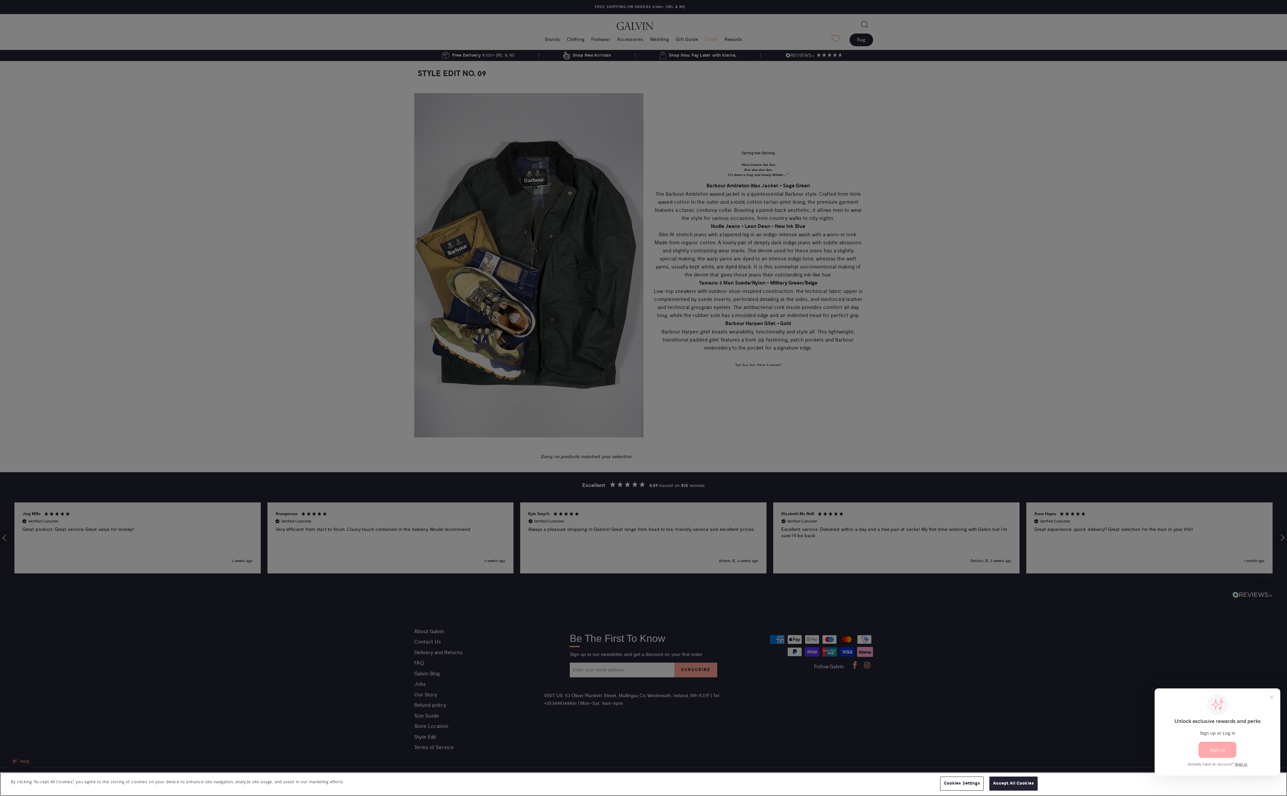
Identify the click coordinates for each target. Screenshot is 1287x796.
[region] (643, 784)
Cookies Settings (962, 783)
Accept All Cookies (1013, 783)
